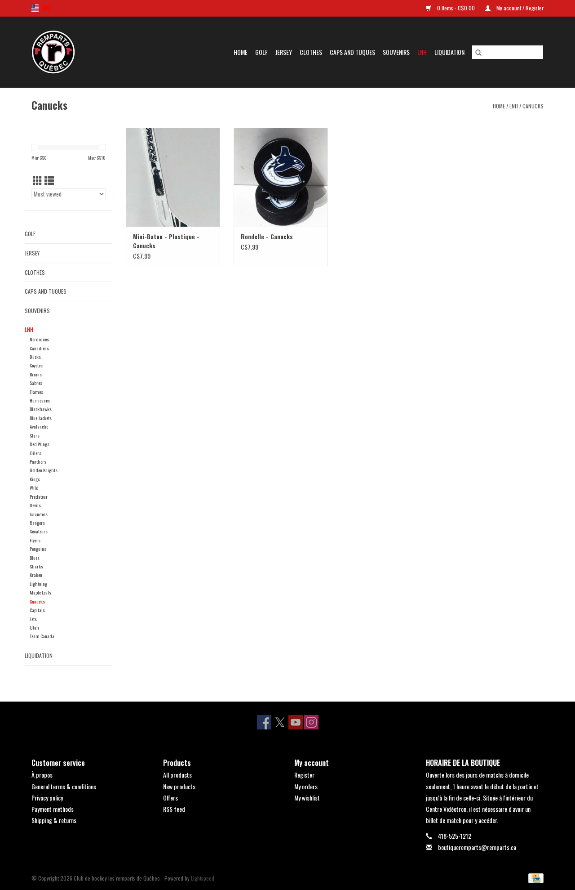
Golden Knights (44, 470)
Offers (170, 797)
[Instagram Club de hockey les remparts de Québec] (311, 722)
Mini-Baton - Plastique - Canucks (166, 241)
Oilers (35, 452)
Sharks (36, 566)
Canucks (533, 106)
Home (241, 52)
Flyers (35, 540)
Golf (261, 52)
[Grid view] (37, 180)
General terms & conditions (63, 786)
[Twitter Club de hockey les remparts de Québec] (280, 722)
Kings (35, 479)
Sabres (36, 382)
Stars (35, 435)
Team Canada (42, 636)
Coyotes (36, 365)
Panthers (38, 461)
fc (46, 8)
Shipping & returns (53, 820)
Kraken (36, 574)
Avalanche (39, 426)
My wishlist (307, 797)
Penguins (38, 548)
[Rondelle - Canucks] (281, 177)
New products (179, 786)
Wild (34, 487)
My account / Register (519, 8)
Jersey (283, 52)
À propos (42, 774)
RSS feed (174, 809)
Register (304, 774)
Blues (35, 557)
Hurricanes (40, 400)
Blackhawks (41, 408)
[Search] (478, 52)
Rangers (37, 522)
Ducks (35, 356)
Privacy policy (47, 797)
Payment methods (52, 809)
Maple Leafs (40, 592)
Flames (36, 391)
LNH (422, 52)
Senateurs (39, 531)
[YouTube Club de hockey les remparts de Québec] (295, 722)
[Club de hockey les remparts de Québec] (62, 52)
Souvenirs (396, 52)
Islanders (39, 514)
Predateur (39, 496)
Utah (34, 627)
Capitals (37, 609)
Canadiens (39, 348)
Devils (35, 505)
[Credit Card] (534, 877)
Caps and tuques (352, 52)
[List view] (49, 180)
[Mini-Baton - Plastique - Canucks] (173, 177)
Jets (33, 618)
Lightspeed (202, 878)
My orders (306, 786)
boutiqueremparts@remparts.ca (477, 847)
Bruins (36, 374)
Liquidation (449, 52)
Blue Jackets (41, 417)
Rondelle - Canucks (267, 236)
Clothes (311, 52)
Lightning (38, 583)
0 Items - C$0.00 (456, 8)
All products (177, 774)
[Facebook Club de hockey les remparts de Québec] (264, 722)
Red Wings (39, 443)
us (35, 8)
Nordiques (39, 339)
